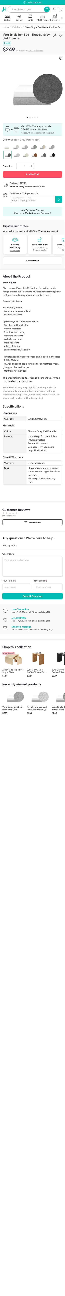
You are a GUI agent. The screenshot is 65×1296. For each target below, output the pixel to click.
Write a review (32, 522)
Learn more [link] (15, 251)
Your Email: (40, 580)
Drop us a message (21, 626)
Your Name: (9, 580)
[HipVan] (4, 9)
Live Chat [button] (20, 609)
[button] (47, 9)
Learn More (32, 260)
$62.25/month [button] (35, 50)
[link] (32, 244)
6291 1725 (19, 617)
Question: (8, 553)
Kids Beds (17, 27)
